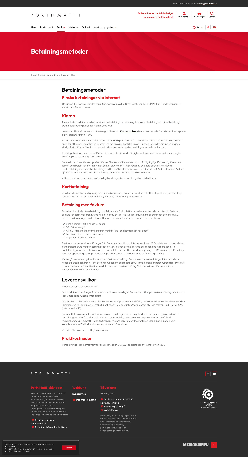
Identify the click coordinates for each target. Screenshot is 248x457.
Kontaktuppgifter (104, 27)
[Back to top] (214, 445)
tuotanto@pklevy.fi (114, 406)
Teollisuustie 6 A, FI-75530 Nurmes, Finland (116, 401)
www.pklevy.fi (111, 409)
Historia (73, 27)
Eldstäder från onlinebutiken (51, 427)
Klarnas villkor (128, 131)
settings (27, 451)
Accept (69, 448)
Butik (60, 27)
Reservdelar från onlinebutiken (42, 422)
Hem (33, 27)
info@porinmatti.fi (207, 3)
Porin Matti (46, 27)
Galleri (86, 27)
